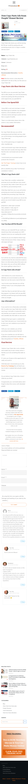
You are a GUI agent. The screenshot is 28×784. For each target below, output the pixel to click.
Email (4, 477)
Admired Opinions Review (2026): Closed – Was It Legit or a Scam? (17, 670)
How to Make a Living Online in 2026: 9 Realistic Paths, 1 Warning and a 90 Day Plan (17, 685)
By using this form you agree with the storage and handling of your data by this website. (14, 498)
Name (4, 469)
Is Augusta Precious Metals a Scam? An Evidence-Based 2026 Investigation (17, 677)
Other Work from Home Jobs (10, 706)
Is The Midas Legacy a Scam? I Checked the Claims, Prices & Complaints (16, 692)
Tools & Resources (7, 710)
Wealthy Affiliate (18, 339)
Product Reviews (7, 708)
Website (3, 485)
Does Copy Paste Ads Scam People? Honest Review (13, 16)
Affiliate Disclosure (16, 778)
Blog (4, 703)
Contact (9, 778)
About (4, 778)
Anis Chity (11, 548)
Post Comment (14, 504)
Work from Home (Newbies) (10, 712)
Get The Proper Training (8, 163)
